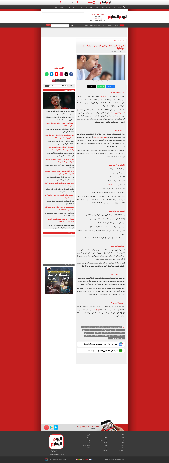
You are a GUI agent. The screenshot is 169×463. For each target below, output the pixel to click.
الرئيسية (122, 41)
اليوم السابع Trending (68, 90)
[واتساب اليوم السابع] (47, 74)
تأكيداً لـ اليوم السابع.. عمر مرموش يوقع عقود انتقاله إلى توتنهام (101, 25)
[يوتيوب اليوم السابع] (56, 74)
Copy (47, 86)
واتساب (100, 86)
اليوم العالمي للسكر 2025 (116, 338)
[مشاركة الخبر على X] (91, 86)
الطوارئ (98, 333)
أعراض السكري (89, 333)
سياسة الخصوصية (54, 454)
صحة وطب (113, 41)
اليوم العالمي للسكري (101, 327)
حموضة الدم (94, 330)
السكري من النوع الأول (100, 137)
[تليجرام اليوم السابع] (52, 74)
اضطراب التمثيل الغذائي (91, 336)
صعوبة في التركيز (113, 184)
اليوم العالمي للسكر (115, 327)
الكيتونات (120, 333)
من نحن (62, 454)
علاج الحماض (120, 336)
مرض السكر (120, 330)
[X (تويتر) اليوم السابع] (66, 74)
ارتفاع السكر (95, 309)
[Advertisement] (84, 405)
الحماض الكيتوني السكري (117, 113)
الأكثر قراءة (71, 233)
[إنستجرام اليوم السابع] (61, 74)
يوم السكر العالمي (87, 327)
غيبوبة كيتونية (104, 336)
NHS (112, 336)
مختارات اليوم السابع (68, 264)
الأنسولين (85, 330)
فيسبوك (109, 86)
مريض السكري (103, 96)
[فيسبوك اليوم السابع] (71, 74)
